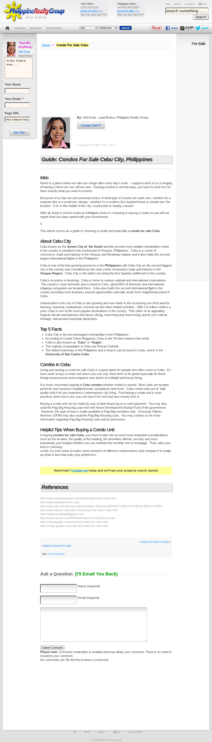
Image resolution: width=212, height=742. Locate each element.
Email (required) (88, 597)
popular (36, 28)
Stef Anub (24, 51)
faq (168, 4)
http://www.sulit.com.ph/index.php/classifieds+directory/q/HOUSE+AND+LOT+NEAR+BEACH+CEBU (101, 506)
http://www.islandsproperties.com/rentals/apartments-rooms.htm (78, 498)
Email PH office (126, 11)
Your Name (13, 84)
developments (136, 732)
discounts (54, 28)
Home (46, 45)
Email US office (89, 11)
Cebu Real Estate (56, 554)
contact (189, 4)
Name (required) (89, 586)
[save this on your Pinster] (156, 28)
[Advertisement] (106, 86)
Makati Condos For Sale (57, 545)
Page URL (12, 113)
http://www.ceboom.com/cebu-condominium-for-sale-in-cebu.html (79, 510)
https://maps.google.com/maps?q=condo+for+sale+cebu (74, 525)
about (177, 4)
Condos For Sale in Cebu (154, 541)
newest (19, 28)
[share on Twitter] (202, 28)
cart (203, 4)
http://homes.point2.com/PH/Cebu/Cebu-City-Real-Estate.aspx (77, 518)
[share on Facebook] (172, 28)
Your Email (14, 99)
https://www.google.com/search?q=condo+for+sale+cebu (74, 521)
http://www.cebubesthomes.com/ (59, 502)
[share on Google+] (187, 28)
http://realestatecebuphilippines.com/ (62, 514)
